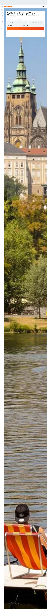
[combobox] (27, 19)
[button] (2, 6)
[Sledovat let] (2, 21)
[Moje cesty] (2, 25)
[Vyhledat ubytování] (2, 13)
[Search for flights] (2, 10)
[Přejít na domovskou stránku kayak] (8, 6)
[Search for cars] (2, 15)
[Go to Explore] (2, 19)
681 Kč (30, 13)
